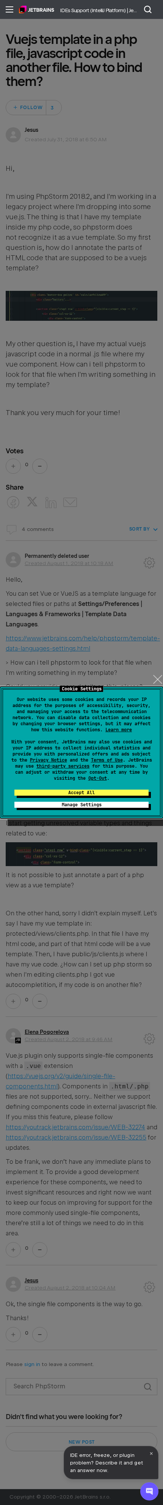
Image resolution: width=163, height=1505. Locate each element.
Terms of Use (107, 760)
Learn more (118, 730)
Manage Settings (82, 805)
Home (36, 9)
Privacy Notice (48, 760)
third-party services (62, 766)
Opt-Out (97, 778)
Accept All (81, 793)
